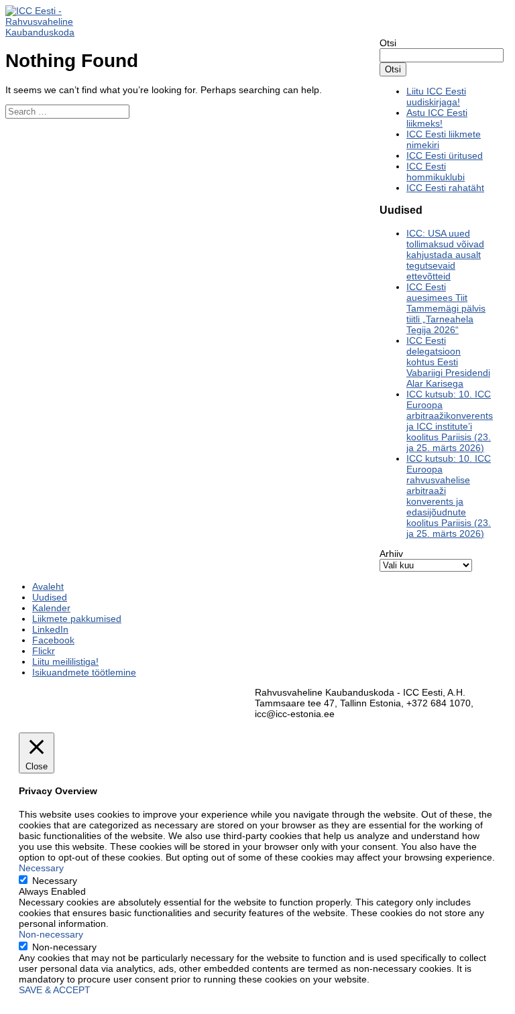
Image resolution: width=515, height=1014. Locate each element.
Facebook (53, 640)
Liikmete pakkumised (76, 618)
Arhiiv (391, 553)
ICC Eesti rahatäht (445, 187)
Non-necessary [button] (51, 934)
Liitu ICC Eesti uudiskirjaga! (436, 96)
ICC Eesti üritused (444, 155)
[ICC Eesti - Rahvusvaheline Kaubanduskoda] (49, 32)
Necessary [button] (41, 868)
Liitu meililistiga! (65, 661)
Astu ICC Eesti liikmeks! (436, 118)
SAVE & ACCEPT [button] (55, 990)
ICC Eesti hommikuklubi (435, 171)
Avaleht (48, 586)
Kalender (51, 608)
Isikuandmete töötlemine (84, 672)
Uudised (49, 597)
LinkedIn (50, 629)
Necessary (54, 880)
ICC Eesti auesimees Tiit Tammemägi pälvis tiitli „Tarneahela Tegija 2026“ (445, 308)
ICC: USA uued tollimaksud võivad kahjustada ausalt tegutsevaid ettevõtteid (445, 254)
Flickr (43, 650)
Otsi (388, 43)
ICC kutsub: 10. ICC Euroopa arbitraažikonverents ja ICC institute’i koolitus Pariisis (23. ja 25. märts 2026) (449, 421)
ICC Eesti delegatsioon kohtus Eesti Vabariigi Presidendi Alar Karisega (448, 362)
